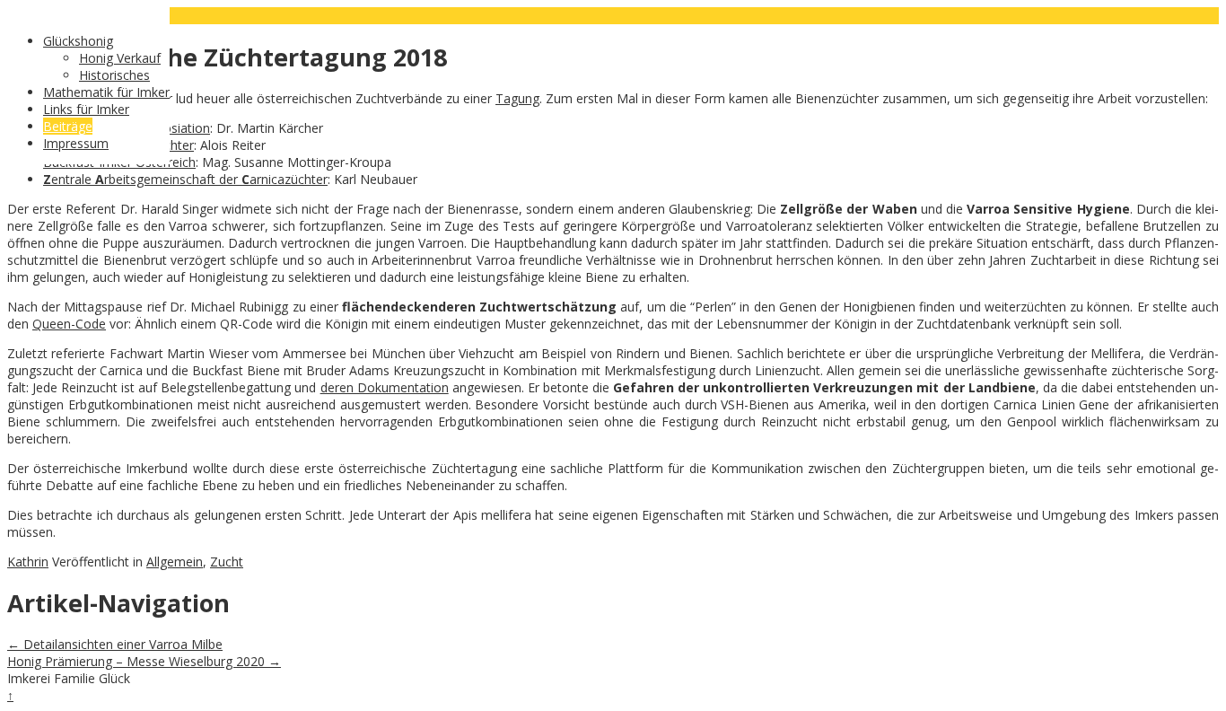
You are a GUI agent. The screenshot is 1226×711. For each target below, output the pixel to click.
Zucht (226, 561)
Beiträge (67, 126)
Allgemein (174, 561)
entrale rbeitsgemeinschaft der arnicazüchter (185, 179)
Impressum (76, 143)
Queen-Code (69, 323)
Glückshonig (78, 40)
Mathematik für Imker (106, 92)
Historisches (114, 74)
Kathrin (27, 561)
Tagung (517, 98)
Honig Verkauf (120, 57)
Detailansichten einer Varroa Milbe (115, 644)
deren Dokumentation (384, 387)
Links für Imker (86, 109)
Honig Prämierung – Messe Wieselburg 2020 (144, 661)
